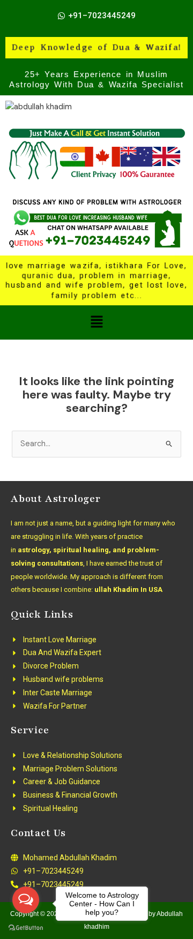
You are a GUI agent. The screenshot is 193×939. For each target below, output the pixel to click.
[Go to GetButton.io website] (26, 928)
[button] (96, 322)
